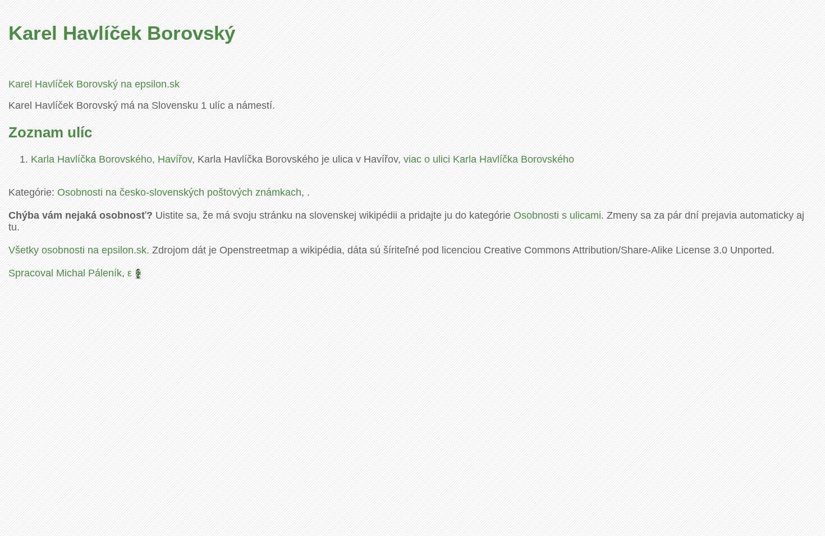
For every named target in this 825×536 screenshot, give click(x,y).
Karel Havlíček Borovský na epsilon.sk (94, 84)
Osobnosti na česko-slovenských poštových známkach (179, 192)
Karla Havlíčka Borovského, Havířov (111, 159)
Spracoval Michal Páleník (65, 273)
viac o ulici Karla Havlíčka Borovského (489, 159)
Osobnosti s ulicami (557, 215)
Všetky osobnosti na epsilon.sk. (78, 250)
